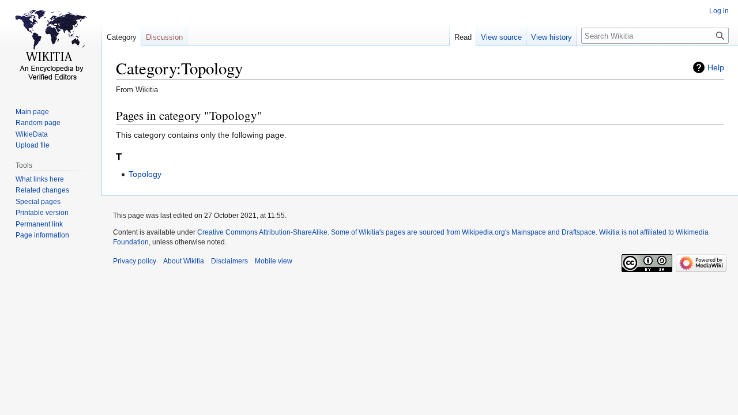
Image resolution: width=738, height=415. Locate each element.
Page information (42, 235)
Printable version (42, 213)
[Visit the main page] (51, 46)
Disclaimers (229, 261)
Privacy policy (134, 261)
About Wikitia (183, 261)
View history (551, 37)
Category (122, 37)
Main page (32, 112)
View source (501, 37)
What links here (40, 179)
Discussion (164, 37)
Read (463, 37)
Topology (145, 174)
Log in (719, 11)
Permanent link (39, 224)
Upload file (33, 145)
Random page (38, 123)
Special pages (38, 202)
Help (715, 67)
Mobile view (273, 261)
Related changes (42, 190)
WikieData (32, 134)
